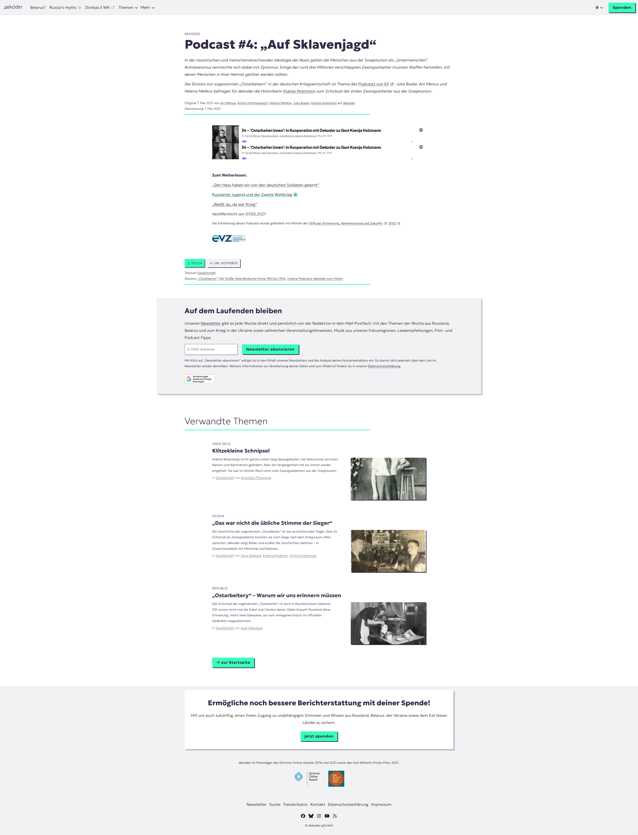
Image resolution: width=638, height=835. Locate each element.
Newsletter (211, 323)
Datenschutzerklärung (384, 366)
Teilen (196, 263)
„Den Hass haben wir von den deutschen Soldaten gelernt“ (265, 185)
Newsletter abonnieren (270, 349)
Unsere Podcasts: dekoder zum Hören (315, 278)
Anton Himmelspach (252, 103)
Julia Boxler (301, 103)
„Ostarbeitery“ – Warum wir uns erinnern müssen (276, 595)
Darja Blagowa (251, 555)
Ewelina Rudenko (275, 555)
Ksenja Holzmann (299, 91)
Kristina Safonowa (303, 555)
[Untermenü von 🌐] (599, 7)
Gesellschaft (206, 273)
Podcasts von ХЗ (373, 84)
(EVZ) (392, 223)
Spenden (622, 7)
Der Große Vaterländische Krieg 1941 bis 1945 (252, 278)
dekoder (192, 34)
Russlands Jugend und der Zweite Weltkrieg (252, 194)
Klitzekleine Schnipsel (241, 450)
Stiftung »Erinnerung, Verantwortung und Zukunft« (346, 223)
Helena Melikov (280, 103)
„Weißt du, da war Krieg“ (234, 204)
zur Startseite (235, 662)
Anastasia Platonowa (256, 478)
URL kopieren (226, 263)
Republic (220, 588)
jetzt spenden (319, 736)
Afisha (218, 516)
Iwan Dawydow (252, 628)
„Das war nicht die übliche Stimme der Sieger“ (272, 523)
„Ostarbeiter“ (207, 278)
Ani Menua (228, 103)
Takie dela (221, 444)
